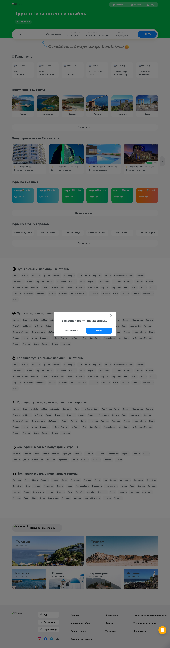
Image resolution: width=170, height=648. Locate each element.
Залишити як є (71, 330)
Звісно (99, 330)
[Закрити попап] (111, 315)
